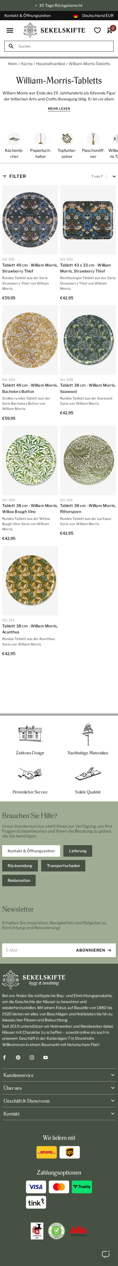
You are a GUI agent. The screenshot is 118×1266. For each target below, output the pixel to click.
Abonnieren (90, 950)
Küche (27, 63)
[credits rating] (78, 1231)
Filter (17, 176)
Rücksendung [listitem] (20, 865)
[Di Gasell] (37, 1230)
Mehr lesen (59, 109)
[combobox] (64, 46)
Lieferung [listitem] (78, 850)
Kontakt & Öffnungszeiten (27, 15)
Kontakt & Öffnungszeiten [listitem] (31, 850)
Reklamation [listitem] (19, 880)
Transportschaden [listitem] (63, 865)
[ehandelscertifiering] (56, 1231)
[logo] (54, 30)
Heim (12, 63)
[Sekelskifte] (59, 979)
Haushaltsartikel (50, 63)
